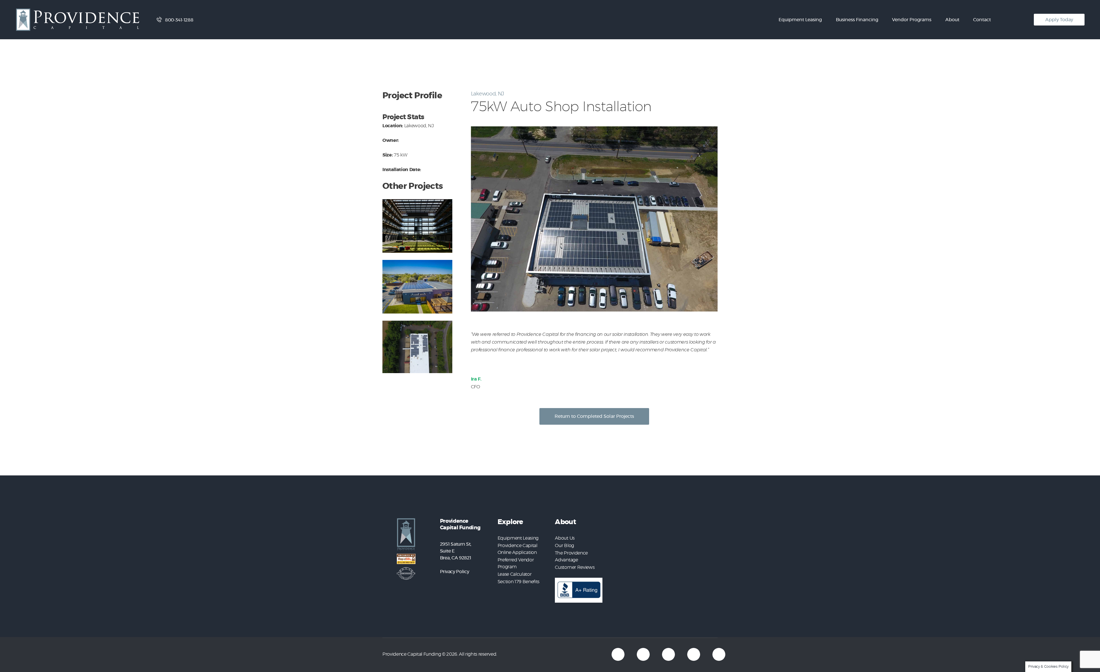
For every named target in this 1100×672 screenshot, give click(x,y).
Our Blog (564, 545)
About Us (564, 538)
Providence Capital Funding (411, 654)
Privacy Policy (454, 571)
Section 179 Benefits (518, 581)
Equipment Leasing (518, 538)
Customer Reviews (574, 567)
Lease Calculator (515, 574)
